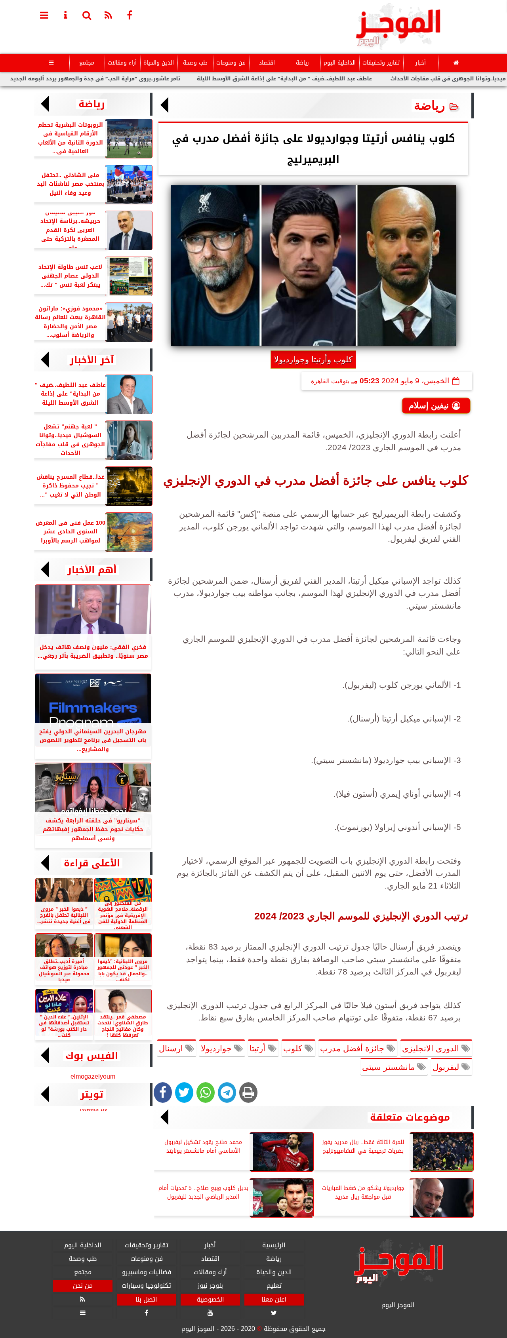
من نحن (82, 1286)
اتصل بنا (146, 1299)
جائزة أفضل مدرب (353, 1048)
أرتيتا (259, 1048)
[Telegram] (226, 1092)
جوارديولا (217, 1048)
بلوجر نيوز (210, 1286)
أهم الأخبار (91, 570)
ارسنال (172, 1048)
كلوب (294, 1048)
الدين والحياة (158, 62)
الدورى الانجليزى (431, 1048)
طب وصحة (195, 62)
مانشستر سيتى (389, 1067)
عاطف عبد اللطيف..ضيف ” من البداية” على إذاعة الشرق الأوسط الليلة (316, 79)
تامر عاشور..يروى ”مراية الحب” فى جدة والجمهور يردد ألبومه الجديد (127, 79)
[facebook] (130, 15)
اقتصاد (266, 62)
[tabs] (44, 15)
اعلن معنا (273, 1299)
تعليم (273, 1286)
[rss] (108, 15)
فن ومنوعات (231, 62)
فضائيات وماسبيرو (146, 1272)
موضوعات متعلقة (410, 1117)
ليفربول (447, 1067)
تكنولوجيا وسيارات (146, 1286)
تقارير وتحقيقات (380, 62)
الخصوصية (210, 1299)
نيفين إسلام (429, 405)
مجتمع (86, 62)
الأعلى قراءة (92, 863)
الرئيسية (274, 1245)
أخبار (420, 62)
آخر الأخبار (92, 360)
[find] (87, 15)
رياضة (302, 62)
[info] (66, 15)
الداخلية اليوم (339, 62)
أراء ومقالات (122, 62)
